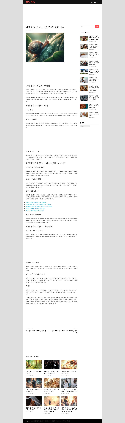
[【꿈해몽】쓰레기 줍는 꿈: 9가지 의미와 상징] (84, 112)
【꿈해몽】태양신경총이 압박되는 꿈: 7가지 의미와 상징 (94, 38)
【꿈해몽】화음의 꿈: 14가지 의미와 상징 (33, 408)
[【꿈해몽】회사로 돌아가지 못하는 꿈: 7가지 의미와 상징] (84, 69)
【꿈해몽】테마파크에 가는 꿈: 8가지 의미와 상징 (94, 106)
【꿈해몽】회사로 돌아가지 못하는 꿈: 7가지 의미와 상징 (94, 71)
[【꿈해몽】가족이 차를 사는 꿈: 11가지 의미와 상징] (84, 61)
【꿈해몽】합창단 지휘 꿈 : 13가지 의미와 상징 (51, 372)
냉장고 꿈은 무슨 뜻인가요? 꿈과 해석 (35, 208)
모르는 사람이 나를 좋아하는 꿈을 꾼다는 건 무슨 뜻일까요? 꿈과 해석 (51, 409)
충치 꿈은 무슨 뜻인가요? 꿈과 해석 (35, 210)
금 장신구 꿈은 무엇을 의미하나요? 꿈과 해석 (51, 390)
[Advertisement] (62, 13)
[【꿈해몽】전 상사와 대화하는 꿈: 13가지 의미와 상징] (84, 45)
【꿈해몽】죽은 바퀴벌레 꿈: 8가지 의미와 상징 (94, 54)
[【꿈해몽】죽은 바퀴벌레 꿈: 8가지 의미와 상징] (84, 53)
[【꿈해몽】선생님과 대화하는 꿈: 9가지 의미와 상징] (84, 78)
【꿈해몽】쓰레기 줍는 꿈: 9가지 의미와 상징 (94, 114)
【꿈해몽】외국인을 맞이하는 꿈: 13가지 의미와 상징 (69, 390)
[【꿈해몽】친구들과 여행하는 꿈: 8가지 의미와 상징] (84, 96)
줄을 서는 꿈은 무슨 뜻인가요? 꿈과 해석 (36, 202)
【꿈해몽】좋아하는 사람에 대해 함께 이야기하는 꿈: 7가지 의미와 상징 (94, 88)
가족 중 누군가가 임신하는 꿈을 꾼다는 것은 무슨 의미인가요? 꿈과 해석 (69, 409)
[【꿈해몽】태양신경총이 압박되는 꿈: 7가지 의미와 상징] (84, 36)
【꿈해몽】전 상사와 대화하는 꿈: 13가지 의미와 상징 (94, 46)
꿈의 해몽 (30, 2)
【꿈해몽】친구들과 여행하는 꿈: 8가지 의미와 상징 (94, 97)
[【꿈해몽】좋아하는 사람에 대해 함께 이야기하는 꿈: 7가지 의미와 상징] (84, 86)
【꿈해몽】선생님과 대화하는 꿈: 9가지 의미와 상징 (94, 79)
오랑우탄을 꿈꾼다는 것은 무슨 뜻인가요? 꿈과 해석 (39, 206)
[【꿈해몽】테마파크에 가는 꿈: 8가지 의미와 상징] (84, 104)
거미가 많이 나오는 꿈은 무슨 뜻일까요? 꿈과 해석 (38, 204)
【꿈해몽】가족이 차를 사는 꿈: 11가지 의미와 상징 (94, 63)
